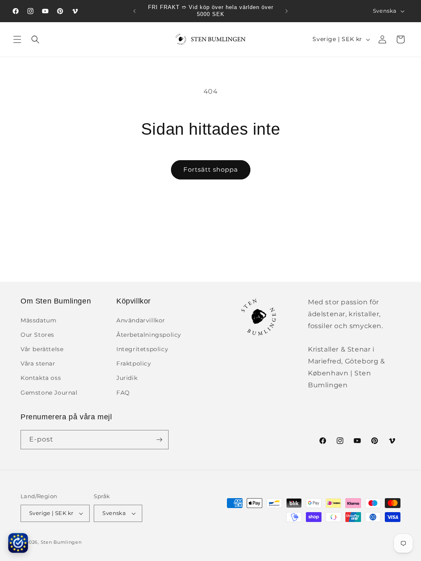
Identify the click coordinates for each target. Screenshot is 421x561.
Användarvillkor (140, 320)
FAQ (123, 392)
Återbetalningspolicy (148, 334)
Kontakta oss (41, 378)
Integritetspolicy (142, 349)
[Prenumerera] (159, 439)
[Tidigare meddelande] (134, 11)
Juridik (126, 378)
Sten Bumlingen (61, 542)
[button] (17, 39)
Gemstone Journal (49, 392)
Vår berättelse (42, 349)
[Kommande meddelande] (287, 11)
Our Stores (37, 334)
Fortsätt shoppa (210, 169)
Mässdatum (38, 320)
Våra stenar (38, 363)
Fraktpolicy (133, 363)
